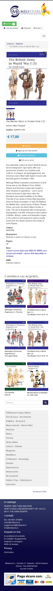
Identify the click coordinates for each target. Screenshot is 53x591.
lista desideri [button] (27, 150)
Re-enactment (12, 475)
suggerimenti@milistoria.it (15, 525)
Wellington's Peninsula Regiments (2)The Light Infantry (13, 353)
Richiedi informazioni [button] (27, 155)
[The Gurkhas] (15, 376)
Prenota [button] (27, 146)
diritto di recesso (11, 544)
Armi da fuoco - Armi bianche (18, 416)
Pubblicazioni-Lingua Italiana (18, 412)
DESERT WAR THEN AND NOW (18, 506)
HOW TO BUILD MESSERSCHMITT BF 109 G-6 (25, 508)
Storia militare (12, 442)
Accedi (38, 28)
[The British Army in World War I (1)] (37, 294)
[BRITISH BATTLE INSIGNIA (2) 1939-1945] (37, 376)
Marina (9, 433)
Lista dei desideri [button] (11, 28)
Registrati (27, 28)
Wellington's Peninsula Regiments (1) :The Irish (13, 310)
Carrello (9, 23)
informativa (9, 552)
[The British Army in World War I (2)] (37, 335)
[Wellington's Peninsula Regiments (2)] (15, 335)
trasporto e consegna (13, 541)
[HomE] (26, 11)
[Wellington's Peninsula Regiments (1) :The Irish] (15, 294)
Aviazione (10, 429)
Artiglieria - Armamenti (15, 421)
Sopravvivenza (12, 467)
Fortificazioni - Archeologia (17, 459)
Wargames (10, 450)
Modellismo (11, 454)
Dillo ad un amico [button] (27, 160)
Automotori (10, 484)
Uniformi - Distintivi (15, 43)
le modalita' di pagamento (15, 538)
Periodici (9, 463)
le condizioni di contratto (14, 536)
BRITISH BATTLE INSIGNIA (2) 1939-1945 (37, 393)
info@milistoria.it (11, 527)
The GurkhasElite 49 (9, 393)
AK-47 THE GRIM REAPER (15, 511)
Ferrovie (9, 437)
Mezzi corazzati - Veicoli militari (19, 425)
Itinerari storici (12, 471)
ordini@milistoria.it (12, 522)
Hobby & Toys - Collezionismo (19, 480)
